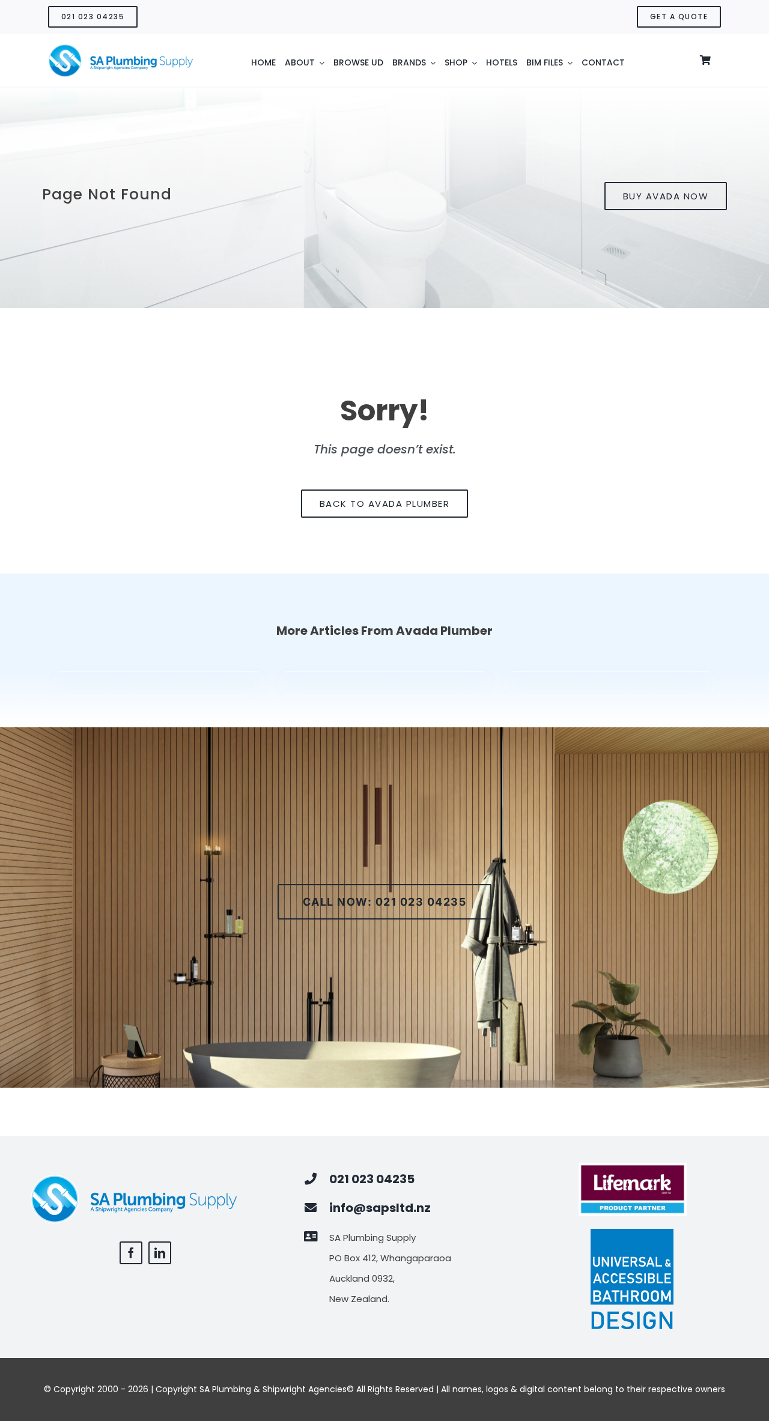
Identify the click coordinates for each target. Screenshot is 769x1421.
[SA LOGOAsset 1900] (120, 48)
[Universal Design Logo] (632, 1233)
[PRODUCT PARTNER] (633, 1167)
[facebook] (131, 1252)
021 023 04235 (372, 1179)
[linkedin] (159, 1252)
